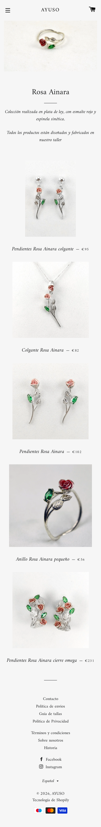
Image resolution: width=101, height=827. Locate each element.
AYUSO (50, 10)
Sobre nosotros (50, 740)
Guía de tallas (50, 714)
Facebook (53, 759)
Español (48, 781)
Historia (50, 748)
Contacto (50, 699)
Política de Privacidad (51, 721)
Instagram (53, 767)
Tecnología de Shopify (50, 800)
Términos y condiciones (50, 733)
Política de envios (50, 706)
